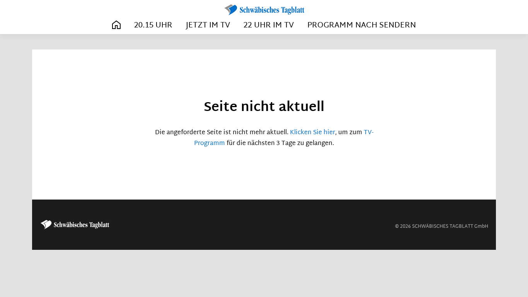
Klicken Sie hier (312, 132)
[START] (116, 25)
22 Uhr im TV (269, 25)
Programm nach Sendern (361, 25)
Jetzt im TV (208, 25)
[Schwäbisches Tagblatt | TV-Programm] (264, 10)
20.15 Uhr (153, 25)
